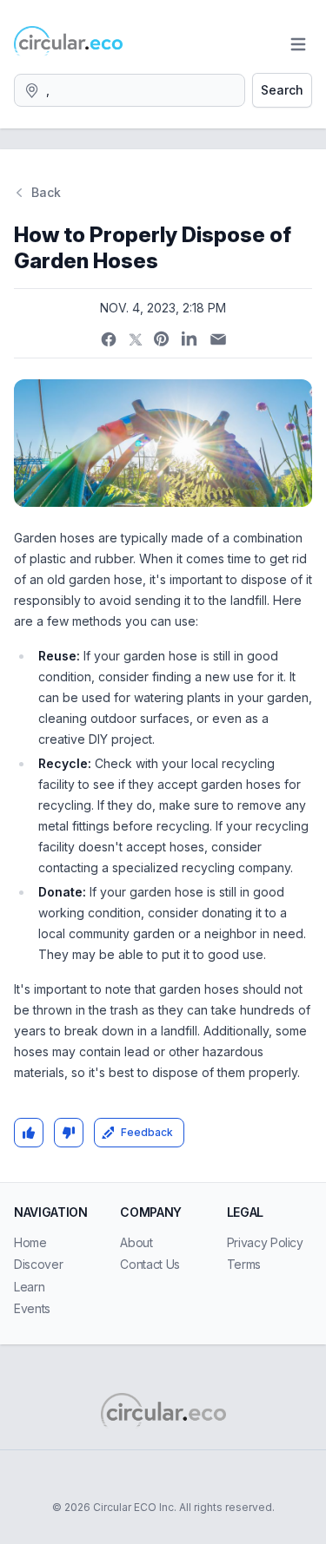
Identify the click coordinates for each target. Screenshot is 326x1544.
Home (30, 1242)
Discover (38, 1264)
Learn (29, 1286)
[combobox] (129, 90)
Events (32, 1308)
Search (282, 89)
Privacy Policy (265, 1242)
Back (46, 192)
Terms (244, 1264)
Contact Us (150, 1264)
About (136, 1242)
